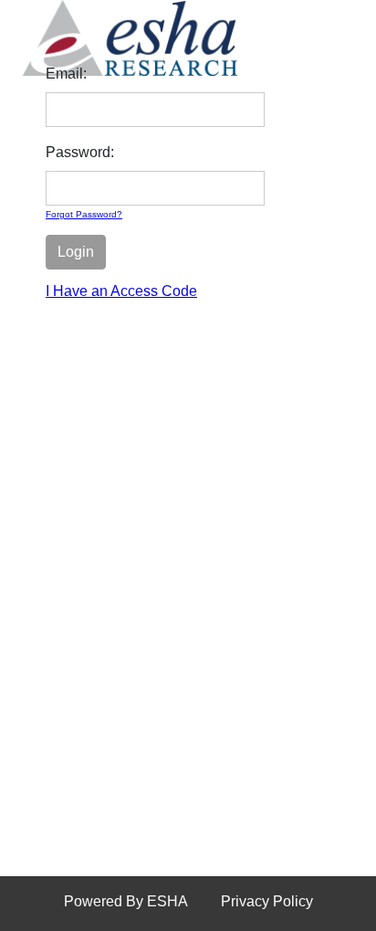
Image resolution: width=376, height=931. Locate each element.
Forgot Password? (84, 214)
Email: (66, 73)
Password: (80, 152)
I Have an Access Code (121, 291)
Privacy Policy (267, 901)
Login (75, 251)
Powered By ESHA (126, 901)
